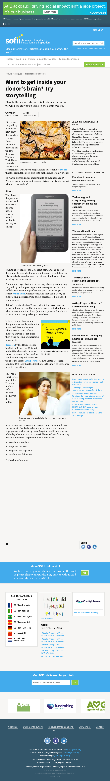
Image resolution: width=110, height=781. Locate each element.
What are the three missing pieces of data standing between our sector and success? (88, 398)
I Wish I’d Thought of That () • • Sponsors (52, 634)
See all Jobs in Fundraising (86, 612)
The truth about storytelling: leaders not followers (86, 281)
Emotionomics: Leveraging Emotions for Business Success (87, 339)
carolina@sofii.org (70, 752)
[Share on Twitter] (83, 546)
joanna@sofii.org (62, 755)
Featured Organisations (61, 726)
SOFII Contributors (33, 726)
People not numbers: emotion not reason (83, 179)
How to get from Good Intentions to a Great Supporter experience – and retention (88, 382)
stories (63, 169)
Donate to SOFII (94, 64)
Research (10, 345)
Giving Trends (31, 360)
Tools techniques (69, 58)
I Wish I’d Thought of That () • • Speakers (52, 645)
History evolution (15, 58)
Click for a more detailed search (91, 48)
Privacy (52, 773)
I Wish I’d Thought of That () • (52, 651)
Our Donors (85, 726)
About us (13, 726)
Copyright (70, 773)
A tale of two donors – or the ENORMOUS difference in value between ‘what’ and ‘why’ (85, 407)
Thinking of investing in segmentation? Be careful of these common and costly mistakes (87, 390)
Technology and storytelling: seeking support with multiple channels (84, 202)
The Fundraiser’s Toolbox (35, 74)
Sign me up (98, 30)
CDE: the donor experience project (23, 64)
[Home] (38, 39)
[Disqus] (38, 504)
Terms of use (61, 773)
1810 (58, 776)
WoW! (47, 64)
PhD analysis (19, 293)
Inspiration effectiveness (42, 58)
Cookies (45, 773)
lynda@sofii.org (73, 749)
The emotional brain (83, 231)
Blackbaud (52, 19)
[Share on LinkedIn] (94, 546)
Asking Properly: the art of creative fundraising (87, 305)
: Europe (52, 656)
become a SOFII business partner (88, 19)
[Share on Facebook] (89, 546)
